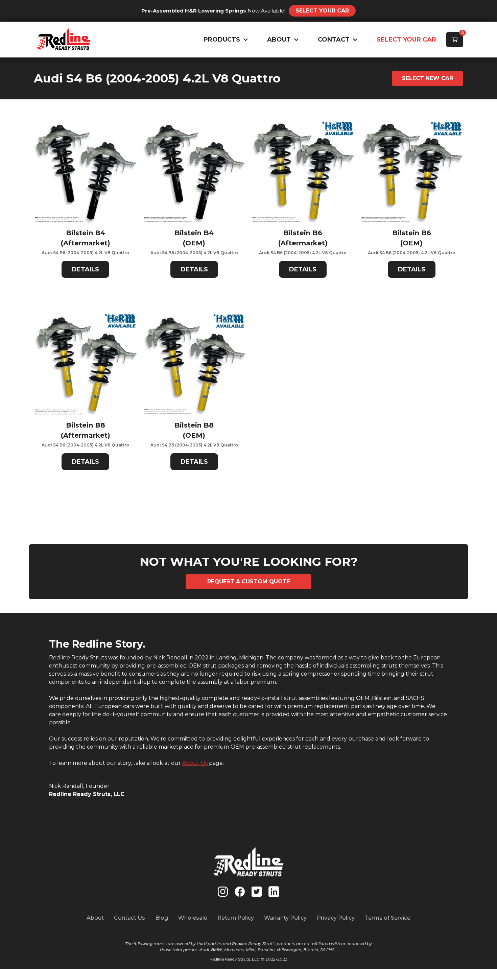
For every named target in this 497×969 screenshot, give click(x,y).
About (95, 918)
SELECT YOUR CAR (406, 39)
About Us (195, 763)
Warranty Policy (285, 918)
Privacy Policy (336, 918)
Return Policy (235, 918)
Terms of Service (387, 918)
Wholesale (192, 918)
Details (85, 269)
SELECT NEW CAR (427, 78)
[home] (64, 39)
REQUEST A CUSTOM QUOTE (248, 581)
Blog (161, 918)
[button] (224, 39)
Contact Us (129, 918)
